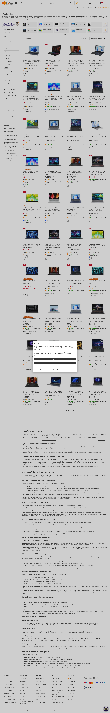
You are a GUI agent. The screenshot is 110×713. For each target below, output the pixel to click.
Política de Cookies (43, 369)
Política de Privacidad (57, 369)
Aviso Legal (68, 369)
